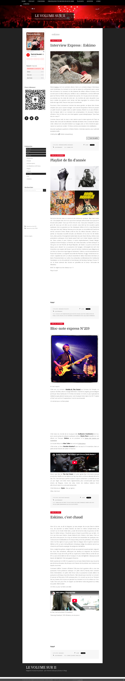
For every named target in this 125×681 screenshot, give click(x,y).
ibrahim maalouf (64, 504)
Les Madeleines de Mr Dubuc (34, 166)
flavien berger (76, 315)
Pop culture (29, 173)
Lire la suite (94, 138)
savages (78, 313)
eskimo (69, 147)
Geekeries (29, 179)
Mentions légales (28, 236)
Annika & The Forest (73, 389)
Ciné (28, 176)
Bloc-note (29, 148)
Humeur (28, 151)
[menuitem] (24, 1)
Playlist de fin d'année (68, 160)
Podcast (31, 1)
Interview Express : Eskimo (73, 45)
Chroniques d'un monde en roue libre (61, 1)
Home (23, 1)
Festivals (29, 161)
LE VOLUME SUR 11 (50, 16)
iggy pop (83, 313)
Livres (98, 1)
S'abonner (41, 1)
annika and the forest (61, 502)
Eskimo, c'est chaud (66, 517)
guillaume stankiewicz (89, 315)
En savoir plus (80, 679)
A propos (26, 4)
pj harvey (73, 655)
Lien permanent (58, 147)
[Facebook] (26, 118)
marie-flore (89, 502)
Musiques (29, 155)
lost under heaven (65, 313)
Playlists (80, 1)
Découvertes (30, 158)
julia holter (73, 313)
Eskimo (56, 87)
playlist (58, 313)
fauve (81, 315)
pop (72, 147)
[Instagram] (37, 118)
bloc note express (73, 504)
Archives (90, 1)
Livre (28, 153)
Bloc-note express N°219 (70, 329)
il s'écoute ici (81, 443)
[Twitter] (31, 118)
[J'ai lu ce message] (123, 679)
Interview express (31, 163)
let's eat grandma (67, 315)
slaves (58, 315)
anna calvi (78, 655)
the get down (70, 502)
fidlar (61, 315)
